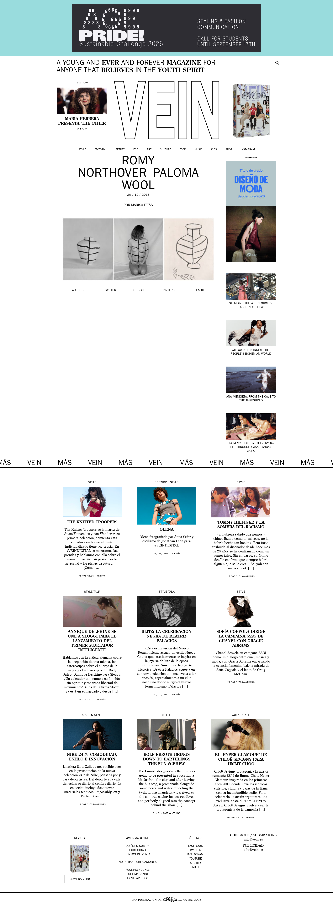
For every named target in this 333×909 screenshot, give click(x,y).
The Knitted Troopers (92, 522)
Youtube (195, 859)
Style (82, 149)
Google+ (7, 906)
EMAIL (200, 290)
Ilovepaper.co (137, 878)
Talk (96, 592)
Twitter (195, 850)
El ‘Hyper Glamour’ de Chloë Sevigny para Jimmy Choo (241, 759)
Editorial (100, 149)
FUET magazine (138, 874)
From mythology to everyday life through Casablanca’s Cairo (251, 447)
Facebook (195, 846)
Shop (228, 149)
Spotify (195, 863)
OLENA (167, 530)
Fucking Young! (138, 870)
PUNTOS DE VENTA (138, 854)
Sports (87, 715)
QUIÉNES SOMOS (138, 846)
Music (198, 149)
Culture (165, 149)
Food (182, 149)
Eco (135, 149)
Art (149, 149)
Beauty (120, 149)
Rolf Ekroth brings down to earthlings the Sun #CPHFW (166, 759)
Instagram (248, 149)
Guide (236, 715)
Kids (214, 149)
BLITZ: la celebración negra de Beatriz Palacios (166, 636)
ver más (101, 576)
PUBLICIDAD (137, 850)
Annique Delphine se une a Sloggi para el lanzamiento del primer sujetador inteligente (92, 641)
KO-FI (195, 867)
